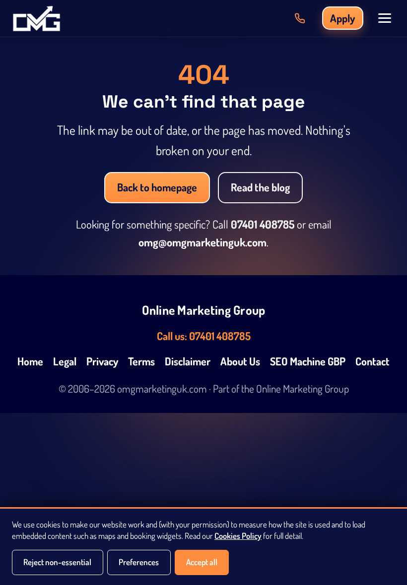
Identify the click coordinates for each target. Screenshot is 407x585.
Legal (64, 361)
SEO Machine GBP (307, 361)
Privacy (102, 361)
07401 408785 (262, 224)
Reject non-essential (57, 562)
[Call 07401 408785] (300, 18)
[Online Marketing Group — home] (36, 18)
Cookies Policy (238, 535)
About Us (240, 361)
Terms (141, 361)
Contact (372, 361)
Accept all (201, 562)
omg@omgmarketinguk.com (202, 242)
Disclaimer (187, 361)
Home (30, 361)
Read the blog (260, 187)
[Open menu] (384, 18)
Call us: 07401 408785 (204, 336)
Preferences (139, 562)
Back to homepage (157, 187)
